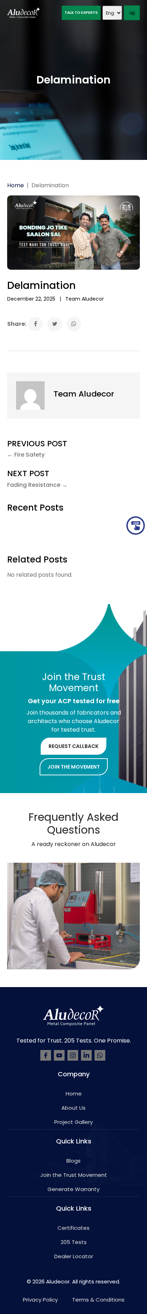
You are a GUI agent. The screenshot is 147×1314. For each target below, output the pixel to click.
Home (15, 185)
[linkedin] (86, 1055)
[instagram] (72, 1055)
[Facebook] (45, 1055)
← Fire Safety (26, 455)
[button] (81, 13)
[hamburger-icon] (132, 12)
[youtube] (59, 1055)
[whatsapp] (100, 1055)
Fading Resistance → (37, 485)
